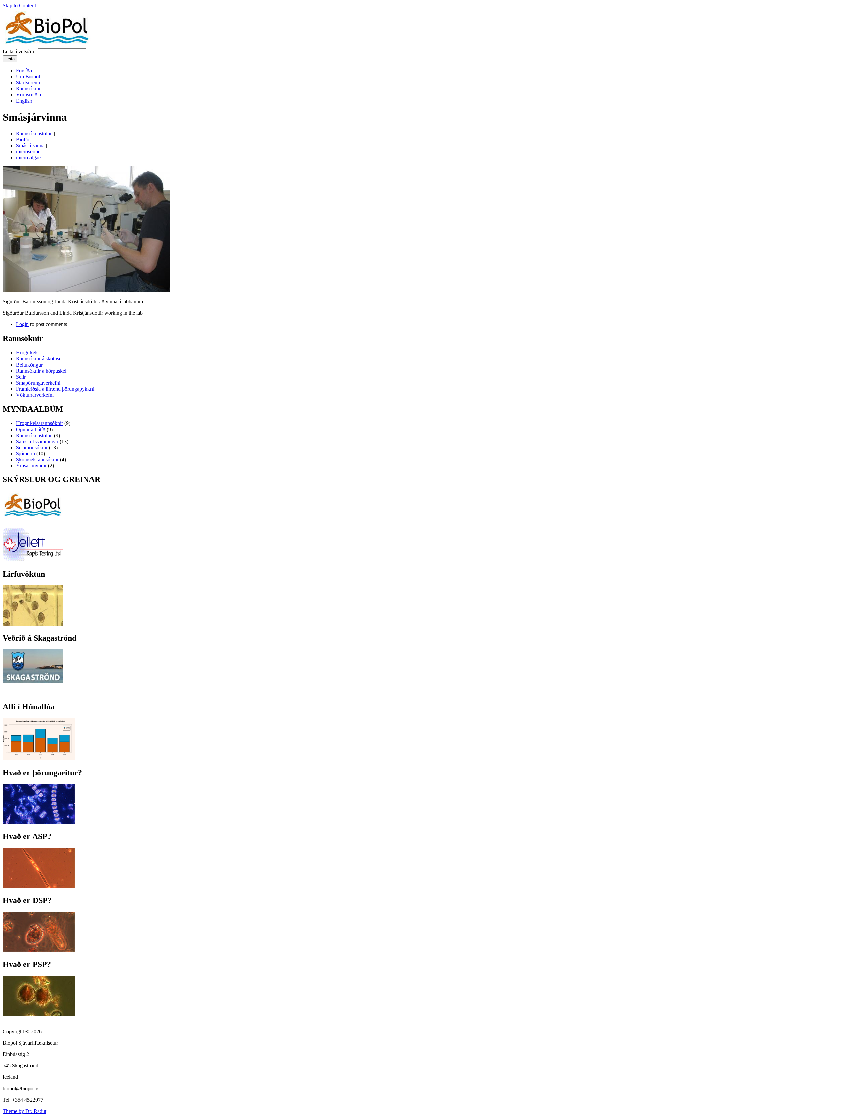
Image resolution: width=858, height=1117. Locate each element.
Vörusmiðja (28, 94)
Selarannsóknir (32, 447)
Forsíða (24, 70)
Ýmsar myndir (31, 465)
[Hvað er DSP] (39, 950)
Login (22, 324)
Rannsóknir (28, 88)
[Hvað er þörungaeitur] (39, 822)
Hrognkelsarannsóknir (39, 423)
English (24, 101)
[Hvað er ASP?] (39, 886)
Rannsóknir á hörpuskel (41, 371)
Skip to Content (19, 5)
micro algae (28, 157)
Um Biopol (28, 76)
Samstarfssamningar (37, 441)
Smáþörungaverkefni (38, 383)
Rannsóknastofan (34, 133)
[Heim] (47, 45)
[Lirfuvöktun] (33, 624)
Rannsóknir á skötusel (39, 359)
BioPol (23, 139)
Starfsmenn (28, 82)
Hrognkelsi (28, 352)
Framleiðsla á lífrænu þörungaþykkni (55, 389)
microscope (28, 151)
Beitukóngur (29, 365)
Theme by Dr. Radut (24, 1111)
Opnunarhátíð (30, 429)
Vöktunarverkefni (35, 395)
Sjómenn (25, 453)
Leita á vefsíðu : (20, 51)
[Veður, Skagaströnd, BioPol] (33, 681)
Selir (21, 377)
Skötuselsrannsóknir (37, 459)
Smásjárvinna (30, 145)
